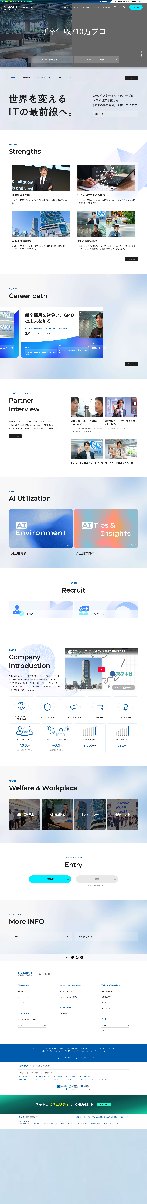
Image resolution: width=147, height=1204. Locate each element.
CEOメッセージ (23, 997)
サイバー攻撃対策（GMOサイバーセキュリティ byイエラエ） (45, 1079)
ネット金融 (92, 1123)
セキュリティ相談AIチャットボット (85, 1076)
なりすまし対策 (89, 1079)
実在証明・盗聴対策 (23, 1079)
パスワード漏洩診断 (57, 1076)
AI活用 (96, 7)
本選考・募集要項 (66, 991)
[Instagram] (115, 7)
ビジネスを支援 (50, 1123)
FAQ (102, 1031)
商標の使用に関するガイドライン (51, 1051)
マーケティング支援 (70, 1123)
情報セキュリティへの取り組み (69, 1048)
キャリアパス (22, 1025)
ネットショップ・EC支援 (39, 1123)
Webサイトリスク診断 (69, 1076)
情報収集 (85, 1123)
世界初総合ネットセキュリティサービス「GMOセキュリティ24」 (34, 1076)
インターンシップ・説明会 (68, 997)
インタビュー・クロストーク (27, 1019)
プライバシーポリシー (51, 1048)
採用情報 (106, 7)
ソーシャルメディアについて (105, 1048)
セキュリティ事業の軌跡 (101, 1079)
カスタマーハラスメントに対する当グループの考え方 (89, 1051)
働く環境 (86, 7)
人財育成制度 (106, 997)
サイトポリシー (37, 1048)
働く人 (75, 7)
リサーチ (79, 1123)
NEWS (103, 1025)
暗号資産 (99, 1123)
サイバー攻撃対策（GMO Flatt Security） (73, 1079)
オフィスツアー (106, 1003)
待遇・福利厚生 (106, 991)
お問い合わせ (68, 1051)
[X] (119, 7)
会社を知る (64, 7)
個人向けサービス (108, 1123)
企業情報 (21, 991)
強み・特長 (21, 1003)
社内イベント (106, 1008)
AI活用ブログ (64, 1019)
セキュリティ (59, 1123)
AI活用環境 (63, 1014)
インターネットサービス (24, 1123)
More (131, 78)
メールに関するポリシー (88, 1048)
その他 (116, 1123)
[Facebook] (124, 7)
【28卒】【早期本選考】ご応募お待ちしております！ (54, 77)
